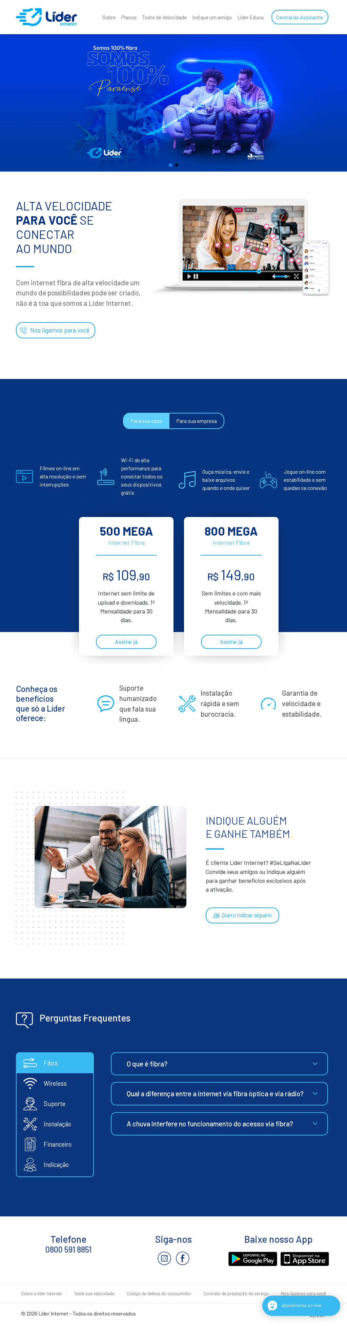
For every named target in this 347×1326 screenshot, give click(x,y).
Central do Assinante (299, 17)
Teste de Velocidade (164, 17)
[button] (170, 165)
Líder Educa (250, 17)
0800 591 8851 (68, 1249)
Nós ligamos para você (59, 330)
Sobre (109, 17)
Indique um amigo (212, 17)
